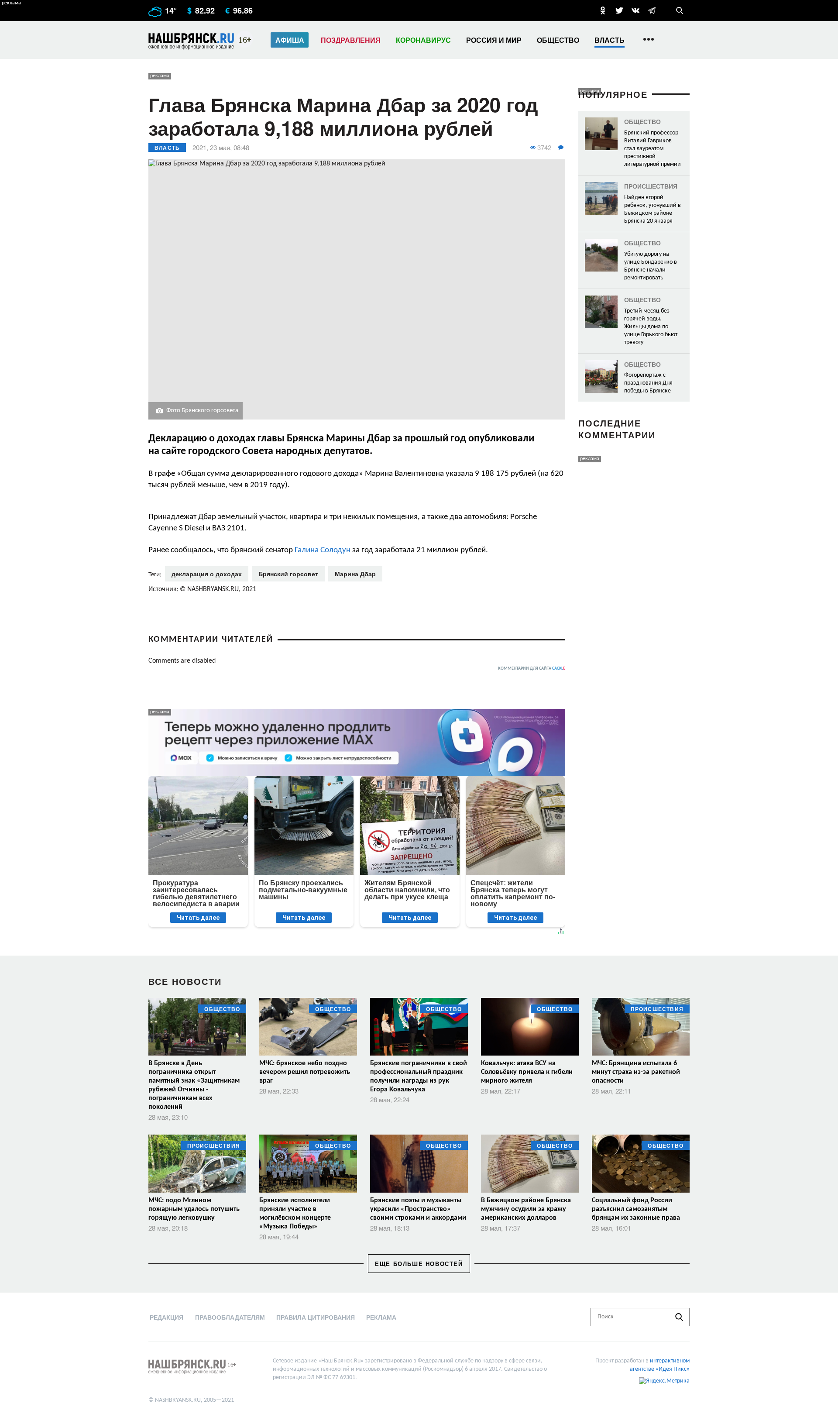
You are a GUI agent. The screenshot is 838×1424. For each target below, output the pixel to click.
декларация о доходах (207, 573)
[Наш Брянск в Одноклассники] (603, 10)
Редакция (166, 1317)
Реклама (381, 1317)
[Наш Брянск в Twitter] (619, 10)
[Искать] (679, 1317)
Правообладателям (230, 1317)
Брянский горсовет (288, 573)
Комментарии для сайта (531, 668)
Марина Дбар (355, 573)
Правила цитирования (315, 1317)
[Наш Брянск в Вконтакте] (635, 10)
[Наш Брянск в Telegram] (652, 10)
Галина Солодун (322, 550)
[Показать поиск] (680, 10)
